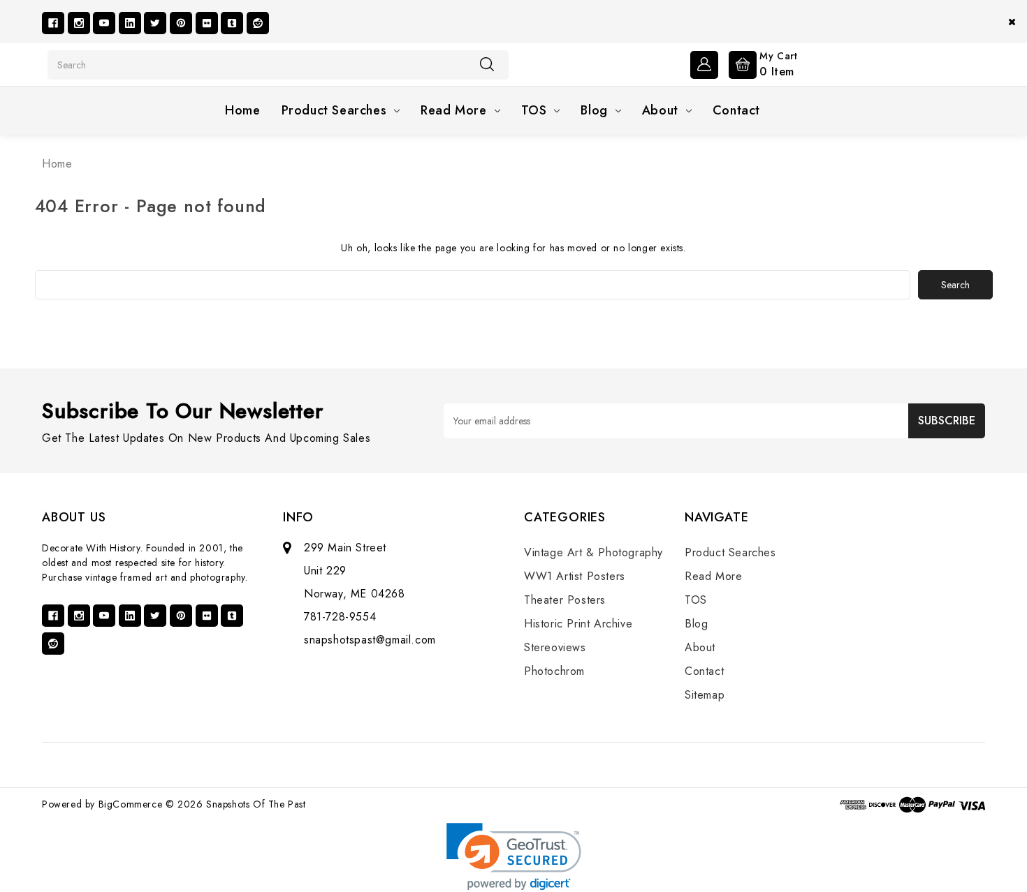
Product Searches (334, 110)
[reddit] (258, 23)
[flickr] (207, 23)
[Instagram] (79, 23)
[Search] (487, 64)
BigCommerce (131, 804)
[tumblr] (232, 23)
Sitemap (704, 695)
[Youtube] (104, 23)
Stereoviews (555, 647)
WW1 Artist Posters (574, 576)
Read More (453, 110)
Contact (736, 110)
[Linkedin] (130, 23)
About (660, 110)
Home (242, 110)
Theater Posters (565, 600)
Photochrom (554, 671)
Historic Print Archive (578, 624)
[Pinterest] (181, 23)
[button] (514, 857)
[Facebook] (53, 23)
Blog (594, 110)
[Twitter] (155, 23)
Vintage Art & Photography (593, 552)
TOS (534, 110)
